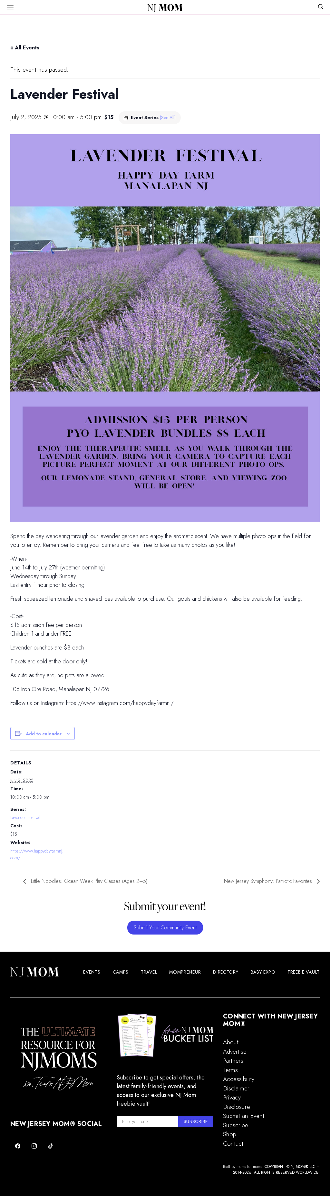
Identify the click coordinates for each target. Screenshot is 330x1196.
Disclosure (236, 1106)
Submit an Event (243, 1115)
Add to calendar (44, 734)
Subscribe (235, 1125)
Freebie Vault (304, 972)
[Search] (321, 7)
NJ (165, 7)
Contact (233, 1143)
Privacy (232, 1097)
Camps (121, 972)
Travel (149, 972)
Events (91, 972)
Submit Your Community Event (165, 927)
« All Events (24, 47)
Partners (233, 1060)
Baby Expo (263, 972)
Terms (230, 1070)
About (230, 1042)
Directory (225, 972)
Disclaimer (236, 1088)
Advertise (235, 1051)
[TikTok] (50, 1146)
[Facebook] (18, 1146)
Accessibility (238, 1079)
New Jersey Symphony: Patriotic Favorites (269, 881)
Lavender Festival (25, 817)
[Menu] (10, 7)
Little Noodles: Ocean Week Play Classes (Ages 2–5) (88, 881)
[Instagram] (34, 1146)
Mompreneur (185, 972)
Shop (229, 1134)
